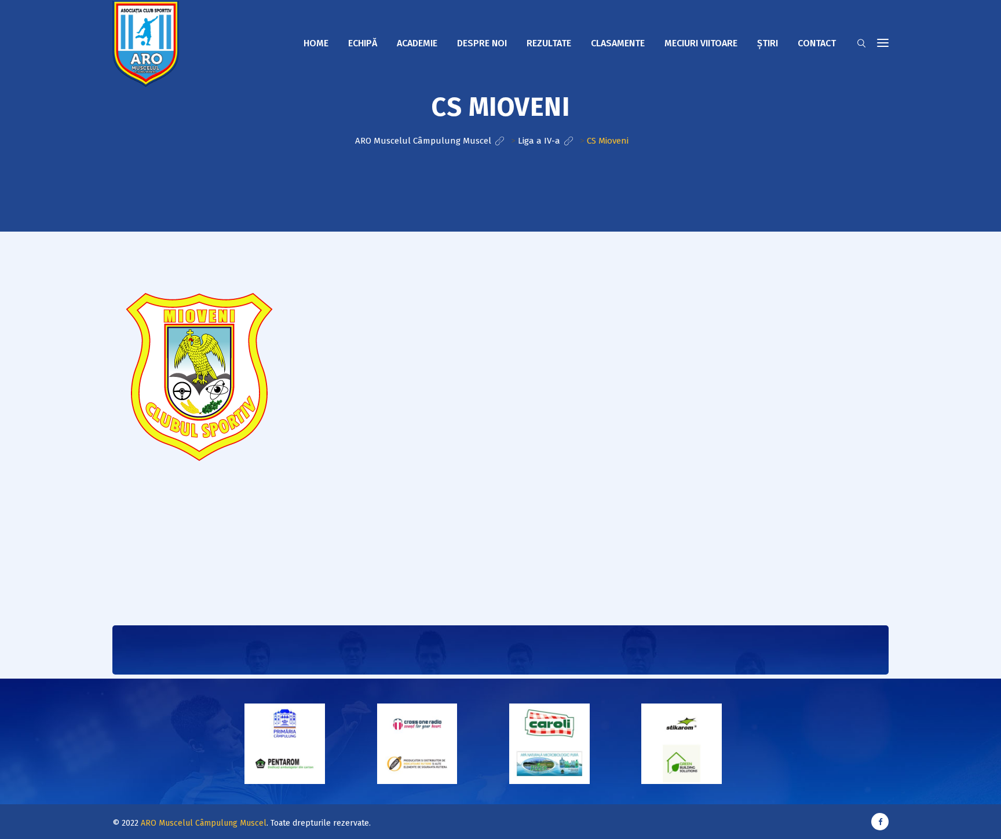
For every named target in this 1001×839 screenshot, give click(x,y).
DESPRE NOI (482, 43)
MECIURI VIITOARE (700, 43)
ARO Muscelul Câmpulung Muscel (203, 823)
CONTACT (817, 43)
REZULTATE (549, 43)
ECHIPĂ (362, 43)
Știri (767, 43)
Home (316, 43)
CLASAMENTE (618, 43)
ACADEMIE (417, 43)
